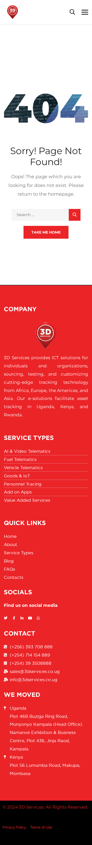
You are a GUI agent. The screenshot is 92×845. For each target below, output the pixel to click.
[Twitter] (5, 618)
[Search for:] (46, 214)
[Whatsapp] (38, 618)
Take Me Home (46, 232)
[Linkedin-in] (22, 618)
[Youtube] (30, 618)
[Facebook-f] (14, 618)
